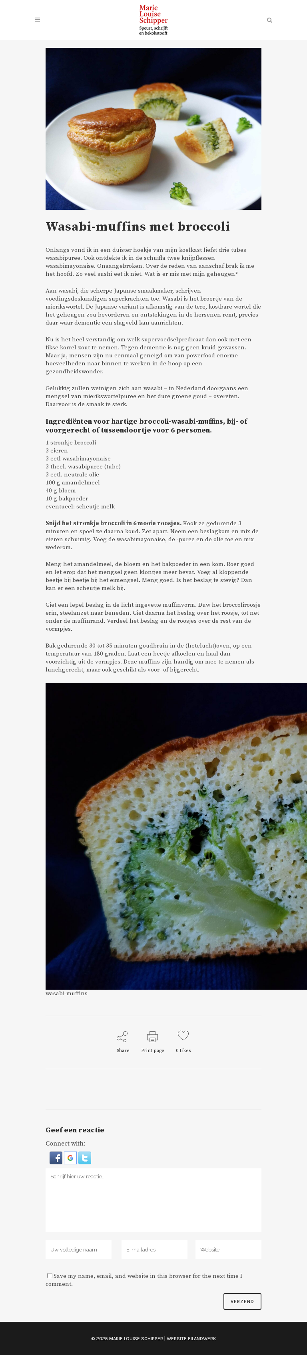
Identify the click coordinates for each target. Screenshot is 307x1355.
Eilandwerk (202, 1338)
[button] (57, 1158)
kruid (208, 347)
